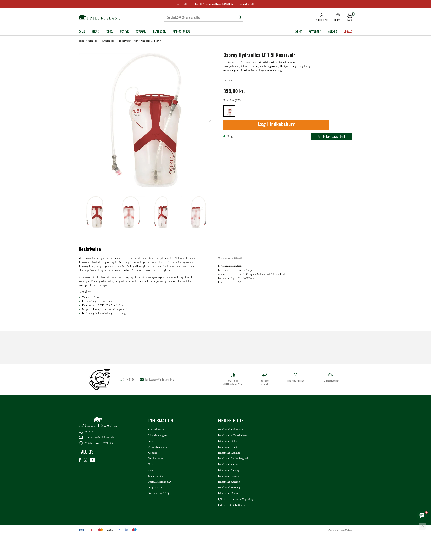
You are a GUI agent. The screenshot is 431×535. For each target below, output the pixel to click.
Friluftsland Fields (227, 441)
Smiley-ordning (156, 476)
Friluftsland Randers (228, 476)
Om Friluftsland (156, 430)
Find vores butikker (295, 380)
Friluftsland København (230, 430)
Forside (81, 40)
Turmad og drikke (108, 40)
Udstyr (124, 31)
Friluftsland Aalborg (228, 470)
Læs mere (228, 80)
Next (210, 120)
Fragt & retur (155, 488)
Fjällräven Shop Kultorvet (232, 505)
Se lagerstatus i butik (334, 136)
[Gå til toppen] (422, 526)
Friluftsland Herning (229, 488)
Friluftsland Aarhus (228, 464)
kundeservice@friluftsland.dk (159, 379)
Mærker (332, 31)
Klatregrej (159, 31)
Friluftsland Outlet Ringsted (233, 458)
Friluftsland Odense (228, 493)
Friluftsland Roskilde (229, 453)
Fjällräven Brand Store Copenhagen (236, 499)
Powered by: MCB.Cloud (340, 530)
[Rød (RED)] (229, 111)
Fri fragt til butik (247, 4)
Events (298, 31)
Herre (95, 31)
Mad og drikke (181, 31)
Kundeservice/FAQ (158, 493)
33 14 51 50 (90, 431)
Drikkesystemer (125, 40)
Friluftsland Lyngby (228, 447)
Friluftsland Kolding (229, 482)
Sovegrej (140, 31)
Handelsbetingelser (158, 435)
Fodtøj (109, 31)
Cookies (152, 453)
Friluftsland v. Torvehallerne (233, 435)
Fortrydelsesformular (159, 482)
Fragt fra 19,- (183, 4)
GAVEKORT (315, 31)
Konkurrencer (155, 458)
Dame (82, 31)
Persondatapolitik (157, 447)
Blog (150, 464)
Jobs (150, 441)
